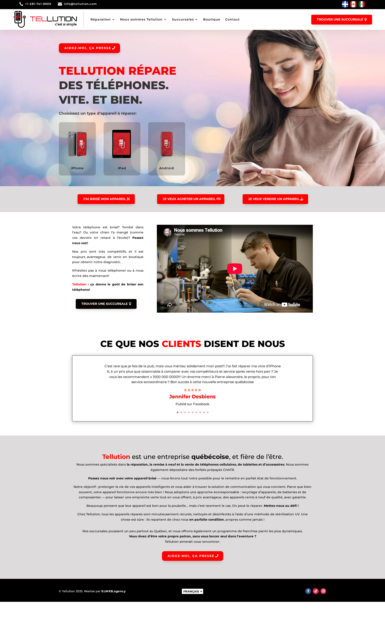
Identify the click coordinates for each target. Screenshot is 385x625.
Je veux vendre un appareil (273, 199)
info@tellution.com (80, 4)
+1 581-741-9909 (38, 4)
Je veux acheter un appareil (189, 199)
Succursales (183, 19)
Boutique (211, 19)
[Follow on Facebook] (308, 591)
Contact (232, 19)
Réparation (100, 19)
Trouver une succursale (340, 19)
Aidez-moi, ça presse (87, 48)
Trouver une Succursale (104, 304)
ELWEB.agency (113, 591)
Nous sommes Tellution (141, 19)
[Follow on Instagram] (323, 591)
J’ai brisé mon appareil (104, 199)
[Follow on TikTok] (316, 591)
